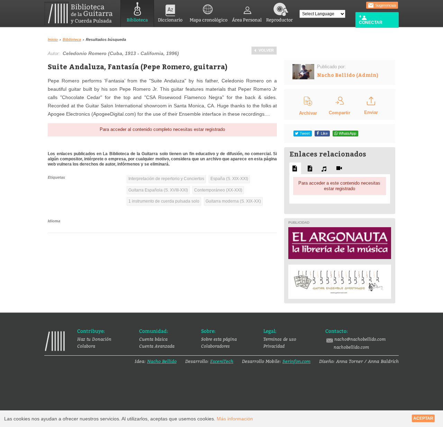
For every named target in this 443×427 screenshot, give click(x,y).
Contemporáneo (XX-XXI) (218, 190)
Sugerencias (385, 5)
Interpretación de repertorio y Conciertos (166, 178)
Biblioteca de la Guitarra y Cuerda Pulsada (81, 13)
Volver (266, 50)
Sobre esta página (219, 339)
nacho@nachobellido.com (360, 339)
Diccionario (170, 20)
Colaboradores (215, 346)
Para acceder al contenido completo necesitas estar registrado (162, 129)
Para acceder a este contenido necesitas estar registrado (339, 185)
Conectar (370, 22)
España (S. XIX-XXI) (229, 178)
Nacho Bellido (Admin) (347, 75)
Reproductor (279, 20)
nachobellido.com (351, 347)
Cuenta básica (153, 339)
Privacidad (273, 346)
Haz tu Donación (94, 339)
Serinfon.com (296, 361)
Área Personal (247, 20)
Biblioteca (137, 20)
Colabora (86, 346)
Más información (235, 418)
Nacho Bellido (162, 361)
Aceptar (423, 418)
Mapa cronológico (208, 20)
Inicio (53, 39)
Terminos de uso (279, 339)
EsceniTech (221, 361)
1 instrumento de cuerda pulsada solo (163, 201)
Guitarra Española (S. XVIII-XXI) (158, 190)
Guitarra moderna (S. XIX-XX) (233, 201)
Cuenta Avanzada (156, 346)
